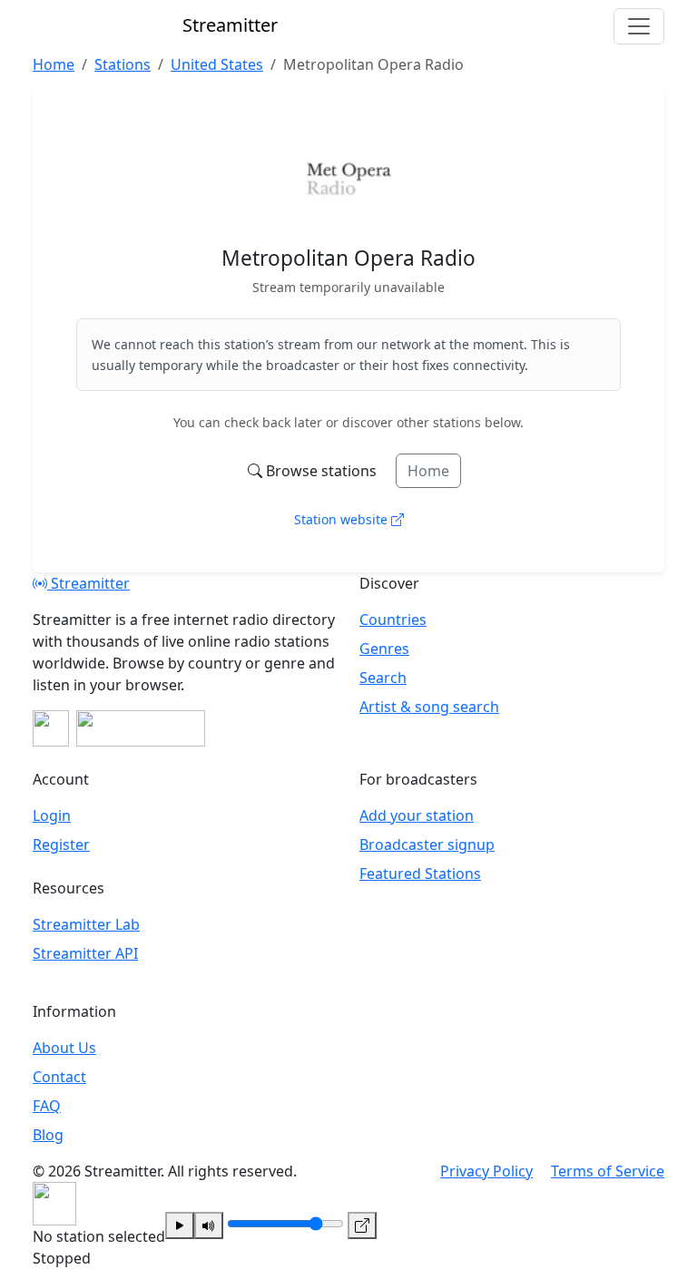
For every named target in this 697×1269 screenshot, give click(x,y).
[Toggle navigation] (639, 26)
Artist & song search (429, 707)
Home (428, 471)
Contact (59, 1077)
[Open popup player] (362, 1225)
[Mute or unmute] (208, 1225)
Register (61, 844)
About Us (64, 1048)
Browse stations (321, 471)
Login (52, 815)
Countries (393, 620)
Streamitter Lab (86, 924)
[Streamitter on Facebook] (51, 728)
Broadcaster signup (427, 844)
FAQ (47, 1106)
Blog (48, 1135)
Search (383, 678)
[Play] (179, 1225)
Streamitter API (85, 953)
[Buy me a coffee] (140, 728)
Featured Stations (420, 873)
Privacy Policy (486, 1171)
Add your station (416, 815)
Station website (342, 519)
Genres (384, 649)
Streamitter (88, 583)
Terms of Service (607, 1171)
